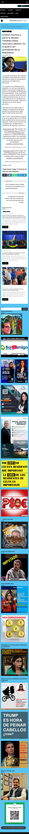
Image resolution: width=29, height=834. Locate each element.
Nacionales (9, 31)
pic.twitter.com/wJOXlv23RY (14, 158)
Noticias (2, 10)
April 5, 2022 (22, 147)
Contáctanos (4, 16)
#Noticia (4, 31)
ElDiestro (18, 10)
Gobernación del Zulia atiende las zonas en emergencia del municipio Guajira (12, 289)
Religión (8, 211)
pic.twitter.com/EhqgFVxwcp (14, 144)
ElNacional (10, 13)
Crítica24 (2, 13)
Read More (5, 227)
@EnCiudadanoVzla (18, 133)
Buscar (2, 307)
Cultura (10, 10)
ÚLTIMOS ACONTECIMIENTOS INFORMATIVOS (13, 827)
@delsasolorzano (12, 131)
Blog (17, 13)
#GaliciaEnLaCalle (8, 129)
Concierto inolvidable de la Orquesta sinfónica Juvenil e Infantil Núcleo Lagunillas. (13, 253)
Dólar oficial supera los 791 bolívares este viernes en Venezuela (18, 21)
